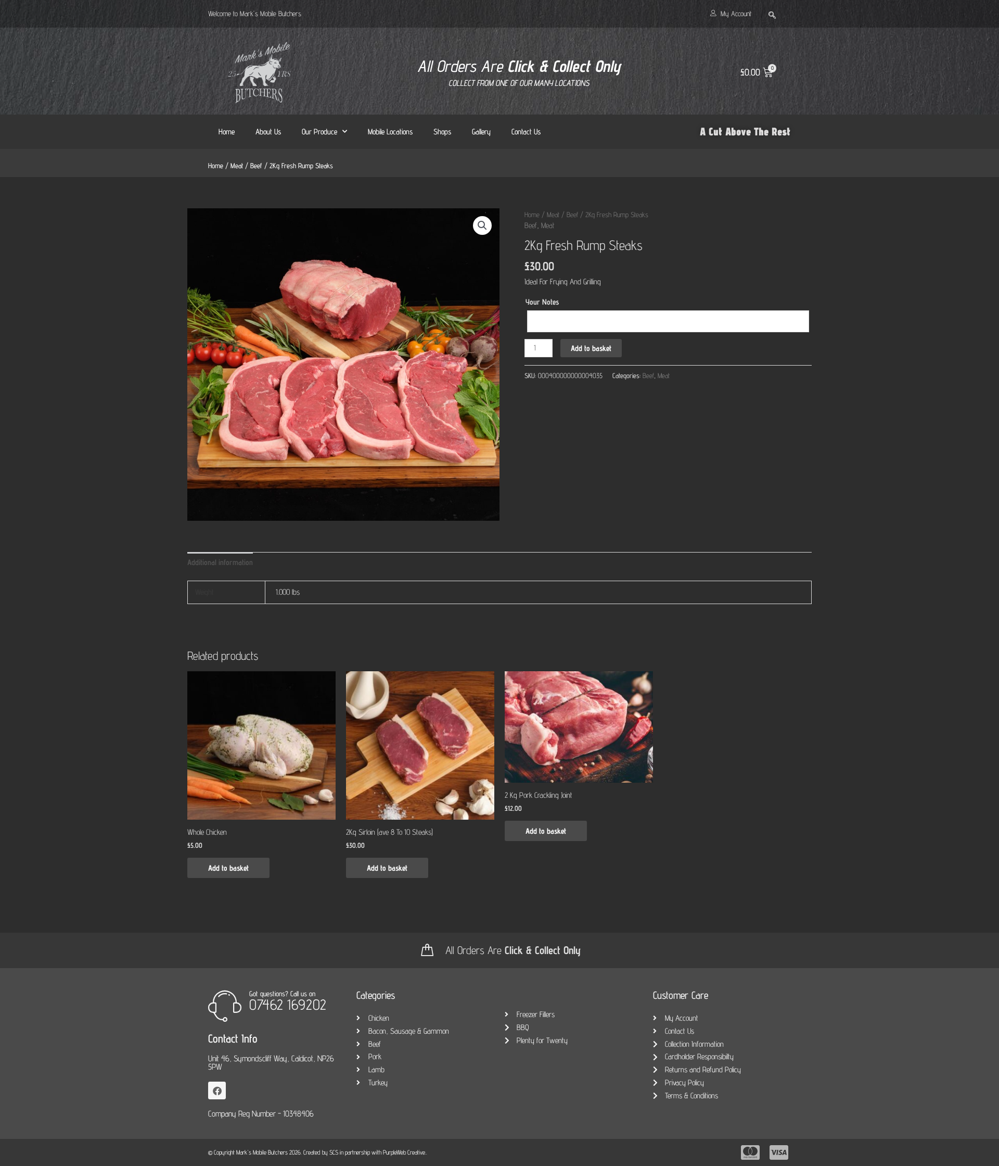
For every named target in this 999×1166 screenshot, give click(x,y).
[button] (772, 11)
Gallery (481, 131)
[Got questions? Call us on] (224, 1005)
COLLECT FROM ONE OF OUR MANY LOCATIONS (519, 83)
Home (227, 131)
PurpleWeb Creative (404, 1152)
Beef (256, 165)
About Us (268, 131)
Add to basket (591, 348)
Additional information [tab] (220, 562)
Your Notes (542, 301)
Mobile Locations (390, 131)
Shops (442, 131)
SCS (333, 1152)
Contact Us (526, 131)
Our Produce (319, 131)
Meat (236, 165)
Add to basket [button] (228, 867)
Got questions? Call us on (282, 993)
